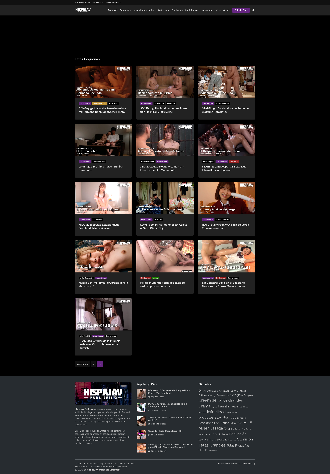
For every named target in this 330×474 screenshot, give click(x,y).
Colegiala (236, 395)
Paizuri (237, 429)
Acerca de (113, 10)
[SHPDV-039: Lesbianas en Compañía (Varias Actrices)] (141, 417)
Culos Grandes (230, 400)
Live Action (221, 423)
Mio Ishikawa (97, 220)
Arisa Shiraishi (85, 336)
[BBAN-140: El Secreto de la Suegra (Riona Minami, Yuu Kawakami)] (141, 390)
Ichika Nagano (208, 162)
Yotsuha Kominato (222, 103)
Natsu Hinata (113, 103)
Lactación (241, 418)
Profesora (223, 434)
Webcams (213, 450)
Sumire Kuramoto (99, 162)
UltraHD (203, 450)
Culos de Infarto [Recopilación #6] (165, 431)
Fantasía (234, 407)
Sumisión (245, 439)
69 (200, 390)
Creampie (207, 400)
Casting (211, 395)
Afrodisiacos (210, 390)
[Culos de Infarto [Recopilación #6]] (141, 431)
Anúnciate (207, 10)
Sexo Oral (203, 439)
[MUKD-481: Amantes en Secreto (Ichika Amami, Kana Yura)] (141, 404)
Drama (204, 406)
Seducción (237, 434)
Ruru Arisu (171, 103)
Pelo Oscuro (246, 429)
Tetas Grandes (212, 445)
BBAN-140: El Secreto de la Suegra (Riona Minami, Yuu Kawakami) (169, 391)
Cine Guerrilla (223, 395)
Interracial (232, 412)
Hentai (246, 407)
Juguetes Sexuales (214, 417)
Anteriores (82, 364)
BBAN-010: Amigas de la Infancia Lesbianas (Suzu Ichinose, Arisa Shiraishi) (99, 344)
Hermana (202, 412)
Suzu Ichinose (233, 278)
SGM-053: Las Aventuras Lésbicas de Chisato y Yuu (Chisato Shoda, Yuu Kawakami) (170, 445)
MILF (247, 422)
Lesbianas (206, 423)
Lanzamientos (140, 10)
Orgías (229, 428)
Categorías (125, 10)
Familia (224, 406)
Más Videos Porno (82, 3)
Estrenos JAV (97, 3)
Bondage (241, 391)
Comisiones (177, 10)
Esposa (214, 407)
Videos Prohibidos (113, 3)
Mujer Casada (211, 428)
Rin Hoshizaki (159, 103)
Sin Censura (163, 10)
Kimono (233, 418)
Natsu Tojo (158, 220)
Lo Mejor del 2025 (99, 103)
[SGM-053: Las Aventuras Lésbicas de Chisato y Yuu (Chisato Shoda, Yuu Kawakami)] (141, 445)
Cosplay (248, 395)
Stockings (232, 440)
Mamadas (236, 423)
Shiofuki (212, 440)
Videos (152, 10)
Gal (240, 407)
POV (214, 434)
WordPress (236, 463)
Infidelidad (216, 412)
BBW (233, 391)
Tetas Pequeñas (238, 445)
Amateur (224, 390)
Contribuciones (192, 10)
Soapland (222, 439)
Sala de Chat (241, 10)
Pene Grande (204, 434)
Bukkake (203, 395)
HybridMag (249, 463)
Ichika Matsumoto (147, 162)
